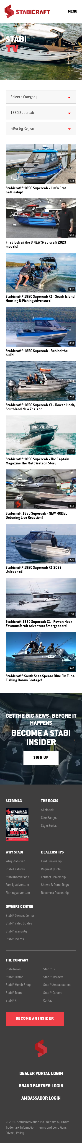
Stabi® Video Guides (19, 924)
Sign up (41, 758)
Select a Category (23, 97)
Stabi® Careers (52, 993)
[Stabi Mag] (23, 824)
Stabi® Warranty (16, 932)
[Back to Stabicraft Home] (27, 11)
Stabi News (13, 970)
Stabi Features (15, 870)
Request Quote (51, 870)
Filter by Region (22, 129)
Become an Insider (35, 1019)
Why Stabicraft (15, 862)
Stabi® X (11, 1001)
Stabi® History (15, 977)
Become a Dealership (55, 893)
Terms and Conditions (52, 1128)
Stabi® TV (49, 970)
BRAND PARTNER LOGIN (41, 1086)
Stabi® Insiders (53, 977)
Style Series (49, 826)
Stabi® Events (15, 939)
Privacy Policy (15, 1133)
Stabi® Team (14, 993)
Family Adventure (17, 885)
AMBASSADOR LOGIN (41, 1098)
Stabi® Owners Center (20, 916)
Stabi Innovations (17, 877)
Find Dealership (51, 862)
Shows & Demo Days (55, 885)
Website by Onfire (57, 1122)
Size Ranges (49, 818)
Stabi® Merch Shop (18, 985)
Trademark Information (20, 1128)
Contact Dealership (53, 877)
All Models (47, 810)
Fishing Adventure (18, 893)
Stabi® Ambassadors (57, 985)
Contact (48, 1001)
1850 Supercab (22, 113)
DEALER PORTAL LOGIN (41, 1074)
